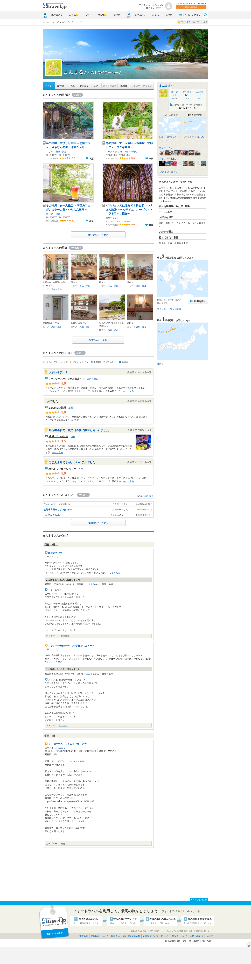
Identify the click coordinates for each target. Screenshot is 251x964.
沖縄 (159, 363)
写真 (72, 85)
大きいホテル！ (58, 372)
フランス (161, 309)
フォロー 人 (165, 148)
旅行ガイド (56, 15)
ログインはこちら (155, 7)
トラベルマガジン (191, 15)
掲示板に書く (147, 496)
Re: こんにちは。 (52, 514)
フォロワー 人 (167, 158)
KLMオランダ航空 (58, 436)
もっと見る (128, 391)
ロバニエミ (59, 747)
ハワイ (171, 309)
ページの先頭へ (200, 899)
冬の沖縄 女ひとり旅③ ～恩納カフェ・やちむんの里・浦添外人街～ (68, 145)
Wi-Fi (101, 15)
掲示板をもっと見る (98, 522)
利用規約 (115, 936)
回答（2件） (51, 544)
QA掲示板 (172, 137)
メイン (48, 85)
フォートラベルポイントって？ (194, 22)
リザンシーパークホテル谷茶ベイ (66, 378)
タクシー (62, 719)
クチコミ (84, 85)
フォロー (135, 85)
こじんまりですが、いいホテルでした (72, 462)
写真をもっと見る (98, 340)
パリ (117, 217)
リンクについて (179, 936)
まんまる (114, 514)
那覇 (58, 213)
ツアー (88, 15)
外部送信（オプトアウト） (156, 936)
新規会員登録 (191, 7)
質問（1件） (51, 735)
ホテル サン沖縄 (57, 407)
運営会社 (83, 936)
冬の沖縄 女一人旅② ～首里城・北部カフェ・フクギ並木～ (129, 145)
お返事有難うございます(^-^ (58, 509)
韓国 (178, 309)
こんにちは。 (50, 504)
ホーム (46, 22)
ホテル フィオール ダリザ (62, 468)
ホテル (72, 15)
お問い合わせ (196, 936)
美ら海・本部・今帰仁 (126, 151)
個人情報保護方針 (131, 936)
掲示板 (123, 85)
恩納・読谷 (61, 151)
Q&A (96, 85)
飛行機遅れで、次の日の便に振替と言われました (79, 430)
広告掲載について (99, 936)
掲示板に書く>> (170, 172)
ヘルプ (209, 936)
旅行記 (116, 15)
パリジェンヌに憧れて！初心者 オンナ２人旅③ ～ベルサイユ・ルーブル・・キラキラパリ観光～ (129, 209)
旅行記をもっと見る (98, 235)
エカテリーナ (116, 504)
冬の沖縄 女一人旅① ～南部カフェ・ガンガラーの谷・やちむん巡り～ (69, 207)
